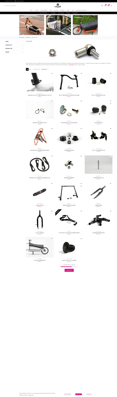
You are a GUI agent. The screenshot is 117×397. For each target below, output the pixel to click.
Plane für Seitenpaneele (39, 260)
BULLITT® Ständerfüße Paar (98, 95)
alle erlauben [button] (78, 394)
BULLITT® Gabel (40, 232)
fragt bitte (71, 64)
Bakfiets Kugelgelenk (69, 177)
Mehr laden (69, 270)
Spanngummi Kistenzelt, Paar (40, 122)
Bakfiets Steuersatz (69, 150)
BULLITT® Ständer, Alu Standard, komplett (69, 95)
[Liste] (30, 69)
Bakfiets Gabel (98, 205)
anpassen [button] (89, 394)
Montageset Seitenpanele (99, 232)
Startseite (21, 37)
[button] (102, 5)
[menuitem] (31, 10)
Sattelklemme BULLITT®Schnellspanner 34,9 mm (40, 95)
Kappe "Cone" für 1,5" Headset (69, 260)
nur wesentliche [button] (67, 394)
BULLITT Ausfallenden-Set (98, 150)
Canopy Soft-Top (40, 205)
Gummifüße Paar (99, 122)
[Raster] (27, 69)
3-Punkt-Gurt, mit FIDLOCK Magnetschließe (69, 232)
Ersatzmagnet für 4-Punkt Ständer (69, 122)
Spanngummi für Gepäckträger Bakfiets (39, 150)
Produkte (28, 37)
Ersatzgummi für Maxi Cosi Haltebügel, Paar (39, 177)
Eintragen (111, 5)
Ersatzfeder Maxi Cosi (98, 177)
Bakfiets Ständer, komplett (69, 205)
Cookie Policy (30, 395)
